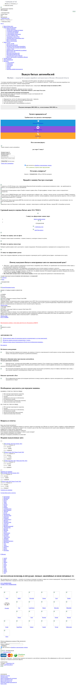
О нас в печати (10, 62)
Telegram (4, 277)
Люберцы (6, 538)
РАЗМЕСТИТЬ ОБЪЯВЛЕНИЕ (8, 584)
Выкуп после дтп (11, 51)
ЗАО (5, 573)
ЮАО (5, 559)
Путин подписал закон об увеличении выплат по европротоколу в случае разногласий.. (25, 338)
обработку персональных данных (43, 165)
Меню (2, 23)
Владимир (6, 550)
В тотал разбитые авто (12, 35)
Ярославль (6, 542)
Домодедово (7, 537)
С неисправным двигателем (14, 34)
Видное (5, 504)
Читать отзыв (4, 305)
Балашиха (6, 539)
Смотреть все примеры (6, 471)
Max (3, 279)
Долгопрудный (7, 515)
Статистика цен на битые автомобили (16, 47)
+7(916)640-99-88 (33, 174)
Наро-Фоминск (7, 510)
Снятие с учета (10, 49)
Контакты (6, 61)
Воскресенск (7, 514)
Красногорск (7, 533)
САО (5, 563)
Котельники (7, 496)
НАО (5, 566)
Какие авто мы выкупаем (10, 27)
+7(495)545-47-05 (11, 2)
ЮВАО (5, 562)
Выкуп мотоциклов (11, 39)
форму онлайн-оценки (39, 219)
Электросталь (7, 527)
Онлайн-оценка (8, 58)
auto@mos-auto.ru (39, 230)
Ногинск (6, 499)
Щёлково (6, 520)
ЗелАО (5, 558)
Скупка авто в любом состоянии (15, 30)
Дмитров (6, 511)
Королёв (6, 529)
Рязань (5, 547)
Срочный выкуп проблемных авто (15, 38)
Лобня (5, 506)
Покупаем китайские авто (13, 54)
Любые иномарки (11, 28)
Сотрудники (10, 65)
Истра (5, 500)
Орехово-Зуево (7, 522)
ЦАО (5, 567)
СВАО (5, 570)
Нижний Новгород (8, 541)
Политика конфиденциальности (15, 69)
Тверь (5, 545)
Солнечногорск (7, 508)
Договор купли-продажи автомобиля (16, 46)
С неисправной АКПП (12, 33)
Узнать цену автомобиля (7, 163)
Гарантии (9, 66)
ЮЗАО (5, 571)
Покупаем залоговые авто (13, 53)
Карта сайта (4, 683)
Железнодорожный (8, 526)
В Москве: (3, 554)
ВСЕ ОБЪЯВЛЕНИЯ (6, 583)
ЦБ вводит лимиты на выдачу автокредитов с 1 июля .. (17, 340)
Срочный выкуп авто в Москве (14, 55)
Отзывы (9, 67)
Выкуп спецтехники (12, 41)
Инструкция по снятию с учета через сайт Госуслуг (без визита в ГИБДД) (19, 322)
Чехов (5, 502)
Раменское (6, 516)
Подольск (6, 535)
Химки (5, 531)
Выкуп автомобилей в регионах (9, 678)
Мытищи (6, 530)
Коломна (6, 525)
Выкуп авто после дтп (6, 681)
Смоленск (6, 546)
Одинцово (6, 534)
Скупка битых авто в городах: (8, 492)
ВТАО (5, 565)
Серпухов (6, 523)
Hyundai (7, 608)
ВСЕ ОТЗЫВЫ (4, 317)
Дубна (5, 503)
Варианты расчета (5, 675)
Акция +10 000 (10, 43)
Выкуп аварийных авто (7, 679)
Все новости (4, 345)
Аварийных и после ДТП (13, 37)
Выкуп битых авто (8, 26)
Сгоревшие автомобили (13, 31)
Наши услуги (7, 42)
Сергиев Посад (7, 519)
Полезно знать (4, 677)
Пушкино (6, 518)
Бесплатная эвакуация (12, 45)
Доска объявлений (8, 59)
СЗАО (5, 569)
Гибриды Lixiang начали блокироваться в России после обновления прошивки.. (23, 342)
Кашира (6, 507)
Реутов (5, 512)
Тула (5, 543)
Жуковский (6, 498)
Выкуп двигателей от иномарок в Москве (17, 57)
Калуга (5, 549)
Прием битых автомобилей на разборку (17, 50)
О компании (10, 63)
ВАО (5, 560)
